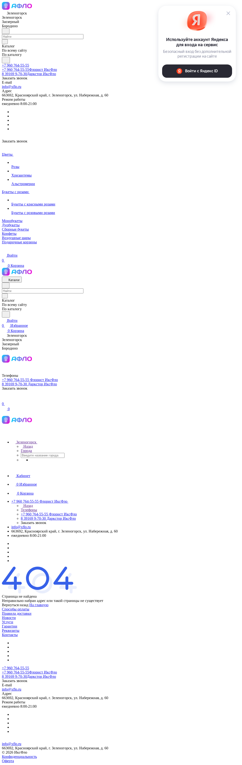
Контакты (10, 635)
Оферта (8, 761)
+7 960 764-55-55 (15, 65)
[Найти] (6, 60)
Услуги (7, 622)
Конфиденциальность (19, 757)
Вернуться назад (15, 605)
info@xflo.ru (11, 87)
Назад (27, 446)
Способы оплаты (15, 609)
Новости (9, 618)
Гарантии (9, 626)
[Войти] (4, 399)
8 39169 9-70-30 (29, 74)
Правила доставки (16, 613)
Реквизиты (10, 630)
